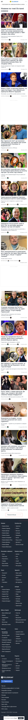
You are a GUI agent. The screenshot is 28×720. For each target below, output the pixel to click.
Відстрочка (18, 617)
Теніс (17, 558)
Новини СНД (5, 596)
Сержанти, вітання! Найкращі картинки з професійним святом (12, 504)
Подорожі (18, 596)
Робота (17, 528)
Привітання (18, 605)
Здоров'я (17, 570)
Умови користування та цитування (10, 692)
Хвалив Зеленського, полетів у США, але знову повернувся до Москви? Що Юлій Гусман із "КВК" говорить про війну (13, 32)
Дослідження (19, 582)
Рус (26, 1)
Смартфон (4, 582)
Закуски (18, 670)
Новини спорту (19, 551)
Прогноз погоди (19, 544)
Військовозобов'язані (21, 619)
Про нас (3, 685)
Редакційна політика (6, 690)
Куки (15, 718)
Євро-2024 (18, 563)
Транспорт (4, 556)
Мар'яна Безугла (6, 649)
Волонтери (4, 622)
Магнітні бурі (19, 603)
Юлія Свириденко (6, 651)
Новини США (5, 591)
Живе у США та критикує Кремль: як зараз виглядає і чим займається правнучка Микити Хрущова (14, 90)
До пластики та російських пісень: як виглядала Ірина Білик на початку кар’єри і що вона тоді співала (14, 170)
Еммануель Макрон (6, 640)
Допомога (18, 542)
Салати (17, 668)
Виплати (18, 530)
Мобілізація (18, 610)
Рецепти (17, 656)
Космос (4, 575)
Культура (18, 598)
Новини (3, 523)
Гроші (3, 554)
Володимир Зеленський (5, 632)
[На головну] (14, 1)
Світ (2, 586)
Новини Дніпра (5, 530)
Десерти (18, 665)
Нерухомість (5, 558)
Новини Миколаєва (6, 546)
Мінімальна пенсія (6, 668)
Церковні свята (19, 631)
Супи (17, 663)
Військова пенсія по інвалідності (7, 665)
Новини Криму (5, 544)
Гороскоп (18, 589)
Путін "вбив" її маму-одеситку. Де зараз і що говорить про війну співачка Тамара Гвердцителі (13, 393)
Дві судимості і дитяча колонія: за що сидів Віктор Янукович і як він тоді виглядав (13, 365)
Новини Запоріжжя (6, 537)
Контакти (4, 699)
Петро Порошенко (6, 646)
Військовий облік (20, 622)
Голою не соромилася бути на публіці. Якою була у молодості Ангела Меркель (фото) (12, 338)
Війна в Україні (5, 610)
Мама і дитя (18, 573)
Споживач (18, 591)
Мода (17, 594)
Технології (4, 573)
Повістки (18, 613)
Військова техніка (6, 624)
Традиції (18, 636)
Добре (20, 718)
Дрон (3, 579)
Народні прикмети (20, 634)
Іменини (18, 643)
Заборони (18, 638)
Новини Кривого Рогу (7, 540)
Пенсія (2, 656)
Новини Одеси (5, 533)
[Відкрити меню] (2, 1)
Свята (16, 629)
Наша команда (5, 702)
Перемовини (5, 617)
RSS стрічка (4, 708)
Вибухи (4, 615)
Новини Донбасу (6, 542)
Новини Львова (6, 535)
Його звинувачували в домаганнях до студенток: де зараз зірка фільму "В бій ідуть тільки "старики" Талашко (14, 254)
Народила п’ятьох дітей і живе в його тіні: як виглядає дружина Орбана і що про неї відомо (12, 225)
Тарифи (4, 561)
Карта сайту (4, 704)
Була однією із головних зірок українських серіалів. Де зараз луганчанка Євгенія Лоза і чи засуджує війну (12, 61)
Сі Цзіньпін (4, 637)
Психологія (18, 579)
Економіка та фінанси (6, 551)
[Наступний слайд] (26, 4)
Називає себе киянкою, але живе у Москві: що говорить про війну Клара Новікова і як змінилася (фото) (13, 448)
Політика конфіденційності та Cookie (10, 688)
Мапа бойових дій (6, 613)
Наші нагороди (5, 697)
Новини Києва (5, 526)
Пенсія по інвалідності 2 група (7, 662)
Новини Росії (5, 594)
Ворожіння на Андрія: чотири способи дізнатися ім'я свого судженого (11, 419)
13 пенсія (4, 658)
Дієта (17, 577)
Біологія (4, 577)
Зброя (3, 619)
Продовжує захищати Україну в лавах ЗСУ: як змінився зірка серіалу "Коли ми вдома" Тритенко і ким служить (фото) (14, 477)
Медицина (18, 535)
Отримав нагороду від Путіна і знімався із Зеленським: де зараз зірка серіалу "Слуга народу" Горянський (13, 309)
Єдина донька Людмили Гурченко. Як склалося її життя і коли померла (13, 198)
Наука (2, 570)
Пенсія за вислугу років (6, 671)
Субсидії (18, 533)
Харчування (19, 575)
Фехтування (19, 565)
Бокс (17, 556)
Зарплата (18, 526)
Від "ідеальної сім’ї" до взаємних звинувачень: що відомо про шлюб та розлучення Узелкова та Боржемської (13, 143)
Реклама (4, 695)
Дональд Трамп (6, 635)
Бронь (17, 615)
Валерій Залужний (6, 642)
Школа (17, 537)
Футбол (17, 554)
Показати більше (11, 514)
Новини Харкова (6, 528)
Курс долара (5, 563)
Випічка (17, 658)
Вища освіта (19, 540)
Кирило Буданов (6, 644)
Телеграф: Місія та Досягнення (9, 706)
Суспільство (18, 523)
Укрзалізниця (5, 565)
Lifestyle (17, 586)
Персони (3, 629)
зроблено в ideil (5, 715)
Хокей (17, 561)
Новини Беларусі (6, 601)
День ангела (19, 641)
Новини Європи (6, 589)
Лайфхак (18, 601)
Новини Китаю (5, 598)
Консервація (19, 661)
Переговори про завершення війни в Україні (13, 4)
